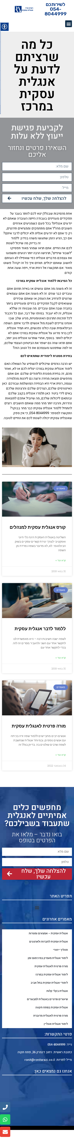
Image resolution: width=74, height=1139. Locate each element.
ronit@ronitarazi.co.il (40, 1060)
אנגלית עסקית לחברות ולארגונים (48, 941)
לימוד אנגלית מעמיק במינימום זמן (48, 958)
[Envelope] (5, 1132)
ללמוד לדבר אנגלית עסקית (40, 628)
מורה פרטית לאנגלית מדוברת (50, 1015)
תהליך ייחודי (60, 949)
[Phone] (5, 1107)
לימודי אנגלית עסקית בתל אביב (49, 982)
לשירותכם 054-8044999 (56, 9)
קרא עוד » (61, 560)
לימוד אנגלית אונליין (56, 1023)
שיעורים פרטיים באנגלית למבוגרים (47, 999)
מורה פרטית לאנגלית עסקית (39, 726)
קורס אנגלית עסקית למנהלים (37, 527)
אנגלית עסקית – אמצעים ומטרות (48, 933)
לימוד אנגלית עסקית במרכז (52, 974)
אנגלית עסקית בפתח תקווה (51, 1007)
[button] (68, 23)
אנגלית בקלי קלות (57, 991)
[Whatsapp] (5, 1119)
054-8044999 (56, 1044)
